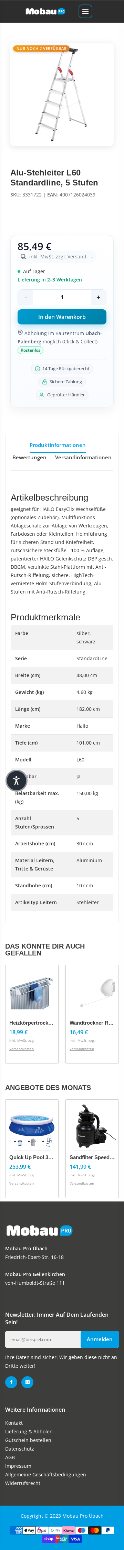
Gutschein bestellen (28, 1440)
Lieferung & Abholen (29, 1431)
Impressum (18, 1466)
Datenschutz (19, 1448)
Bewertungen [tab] (29, 457)
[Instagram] (27, 1382)
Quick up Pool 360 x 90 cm (42, 1157)
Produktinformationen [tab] (58, 444)
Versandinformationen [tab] (83, 457)
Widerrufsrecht (22, 1483)
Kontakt (14, 1423)
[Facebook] (11, 1382)
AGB (10, 1457)
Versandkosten (21, 1048)
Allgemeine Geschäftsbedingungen (45, 1474)
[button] (17, 781)
